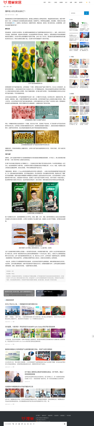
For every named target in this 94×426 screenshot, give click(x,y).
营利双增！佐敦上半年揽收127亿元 (74, 39)
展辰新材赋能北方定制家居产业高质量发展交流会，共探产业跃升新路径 (28, 349)
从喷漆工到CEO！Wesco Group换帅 (73, 29)
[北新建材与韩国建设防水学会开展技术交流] (35, 393)
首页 (45, 2)
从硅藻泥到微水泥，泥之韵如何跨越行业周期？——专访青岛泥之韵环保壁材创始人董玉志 (84, 66)
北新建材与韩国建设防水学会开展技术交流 (19, 387)
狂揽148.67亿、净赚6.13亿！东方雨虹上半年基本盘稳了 (84, 39)
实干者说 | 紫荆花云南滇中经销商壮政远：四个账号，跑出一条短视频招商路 (44, 373)
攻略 (75, 2)
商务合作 (44, 415)
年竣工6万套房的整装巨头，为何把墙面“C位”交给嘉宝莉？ (74, 49)
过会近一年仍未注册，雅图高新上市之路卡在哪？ (84, 49)
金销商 (61, 2)
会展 (71, 2)
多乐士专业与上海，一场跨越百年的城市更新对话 (21, 304)
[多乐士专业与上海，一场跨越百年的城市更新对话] (35, 310)
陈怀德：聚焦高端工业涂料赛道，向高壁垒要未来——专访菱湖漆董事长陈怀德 (84, 76)
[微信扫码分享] (13, 424)
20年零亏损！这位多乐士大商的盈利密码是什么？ (74, 113)
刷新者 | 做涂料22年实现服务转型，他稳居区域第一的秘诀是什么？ (74, 86)
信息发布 (56, 415)
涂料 (17, 14)
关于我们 (38, 415)
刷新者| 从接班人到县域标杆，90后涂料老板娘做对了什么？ (84, 103)
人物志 (55, 2)
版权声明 (50, 415)
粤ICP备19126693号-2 (41, 419)
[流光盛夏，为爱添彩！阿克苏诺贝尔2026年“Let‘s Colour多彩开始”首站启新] (35, 333)
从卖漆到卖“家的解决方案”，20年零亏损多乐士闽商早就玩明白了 (84, 123)
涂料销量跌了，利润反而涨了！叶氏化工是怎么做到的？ (84, 29)
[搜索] (86, 13)
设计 (66, 2)
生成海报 (9, 424)
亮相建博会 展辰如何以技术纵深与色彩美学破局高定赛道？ (84, 86)
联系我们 (63, 415)
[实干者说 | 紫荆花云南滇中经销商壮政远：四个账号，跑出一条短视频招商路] (14, 376)
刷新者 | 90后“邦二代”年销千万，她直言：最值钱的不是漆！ (73, 123)
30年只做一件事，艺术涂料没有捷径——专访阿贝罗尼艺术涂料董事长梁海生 (74, 76)
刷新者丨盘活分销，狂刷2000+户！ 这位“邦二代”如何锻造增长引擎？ (84, 113)
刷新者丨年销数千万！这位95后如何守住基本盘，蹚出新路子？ (74, 103)
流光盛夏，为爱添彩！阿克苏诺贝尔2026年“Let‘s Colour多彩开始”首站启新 (30, 327)
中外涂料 (69, 415)
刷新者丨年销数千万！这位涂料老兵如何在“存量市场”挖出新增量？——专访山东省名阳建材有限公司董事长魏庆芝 (74, 66)
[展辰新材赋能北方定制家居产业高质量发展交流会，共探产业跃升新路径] (35, 355)
